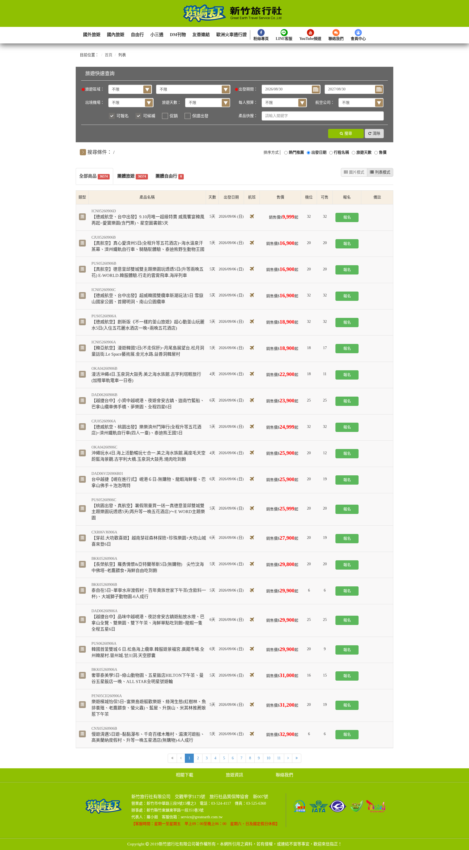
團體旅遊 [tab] (131, 176)
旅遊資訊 (234, 775)
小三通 (156, 34)
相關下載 (184, 775)
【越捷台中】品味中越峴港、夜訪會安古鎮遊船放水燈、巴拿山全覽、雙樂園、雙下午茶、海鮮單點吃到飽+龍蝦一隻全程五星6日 (147, 622)
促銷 (174, 116)
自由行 (137, 34)
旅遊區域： (94, 89)
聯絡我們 (284, 775)
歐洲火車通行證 (231, 34)
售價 (382, 152)
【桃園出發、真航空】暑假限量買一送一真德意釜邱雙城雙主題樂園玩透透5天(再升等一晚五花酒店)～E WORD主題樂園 (148, 511)
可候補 (149, 116)
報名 (347, 217)
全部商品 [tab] (93, 176)
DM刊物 (178, 34)
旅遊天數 (364, 152)
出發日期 (319, 152)
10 (268, 758)
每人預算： (248, 102)
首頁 (108, 55)
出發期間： (248, 89)
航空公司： (324, 102)
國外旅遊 (91, 34)
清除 (376, 133)
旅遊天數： (171, 102)
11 (279, 758)
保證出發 (200, 116)
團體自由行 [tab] (169, 176)
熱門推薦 (296, 152)
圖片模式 (356, 172)
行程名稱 (341, 152)
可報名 (122, 116)
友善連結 (201, 34)
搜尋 (348, 133)
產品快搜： (248, 116)
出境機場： (94, 102)
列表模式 (382, 172)
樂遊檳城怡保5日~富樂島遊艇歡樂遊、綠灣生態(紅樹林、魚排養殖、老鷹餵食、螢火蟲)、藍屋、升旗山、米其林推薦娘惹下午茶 (148, 707)
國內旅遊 (115, 34)
